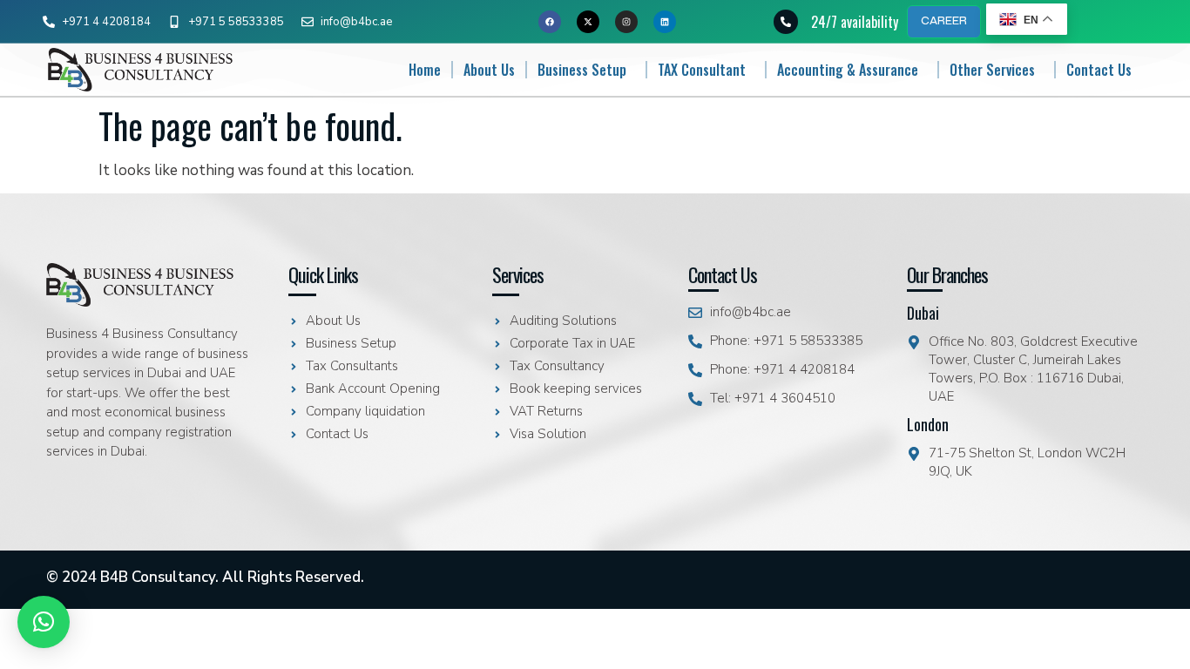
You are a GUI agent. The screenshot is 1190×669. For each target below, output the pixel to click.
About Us (489, 69)
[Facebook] (549, 21)
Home (425, 69)
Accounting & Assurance (847, 69)
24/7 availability (854, 21)
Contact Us (1099, 69)
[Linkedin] (664, 21)
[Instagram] (626, 21)
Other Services (992, 69)
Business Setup (582, 69)
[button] (43, 622)
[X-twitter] (588, 21)
